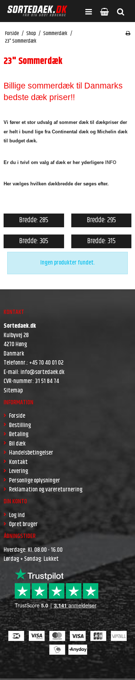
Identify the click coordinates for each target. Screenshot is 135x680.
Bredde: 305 (33, 241)
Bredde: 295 (101, 220)
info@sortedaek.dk (42, 372)
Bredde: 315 (101, 241)
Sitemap (13, 390)
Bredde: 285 (33, 220)
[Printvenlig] (128, 34)
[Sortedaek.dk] (37, 11)
